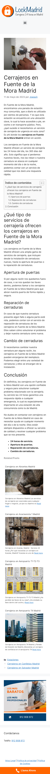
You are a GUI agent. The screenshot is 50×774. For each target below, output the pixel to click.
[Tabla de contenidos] (42, 183)
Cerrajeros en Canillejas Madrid (23, 663)
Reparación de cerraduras (24, 200)
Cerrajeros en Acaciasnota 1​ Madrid (22, 514)
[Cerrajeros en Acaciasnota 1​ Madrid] (24, 545)
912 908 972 (18, 740)
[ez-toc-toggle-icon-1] (40, 183)
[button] (25, 23)
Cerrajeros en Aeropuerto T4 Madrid (23, 610)
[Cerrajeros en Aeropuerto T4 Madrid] (24, 641)
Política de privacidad (27, 760)
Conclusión (12, 206)
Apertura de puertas (20, 197)
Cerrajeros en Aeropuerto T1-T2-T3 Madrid (22, 563)
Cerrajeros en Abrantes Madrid (20, 466)
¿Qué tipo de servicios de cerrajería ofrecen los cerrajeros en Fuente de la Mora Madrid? (24, 190)
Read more (38, 553)
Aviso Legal (10, 760)
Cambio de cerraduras (22, 203)
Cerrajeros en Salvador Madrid (23, 668)
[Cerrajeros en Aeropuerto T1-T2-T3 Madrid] (24, 593)
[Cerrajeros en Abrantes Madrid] (24, 494)
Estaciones (12, 659)
